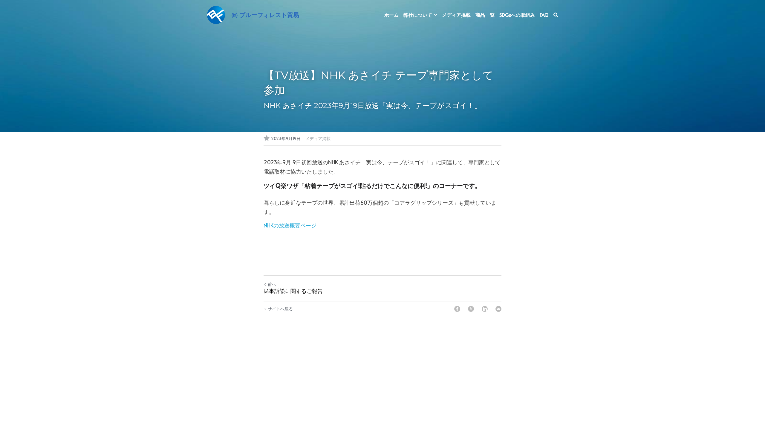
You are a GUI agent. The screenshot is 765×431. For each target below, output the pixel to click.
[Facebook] (457, 309)
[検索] (555, 14)
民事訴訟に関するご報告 (293, 291)
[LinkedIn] (485, 309)
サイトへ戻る (280, 309)
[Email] (498, 309)
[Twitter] (471, 309)
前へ (272, 284)
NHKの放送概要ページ (290, 225)
